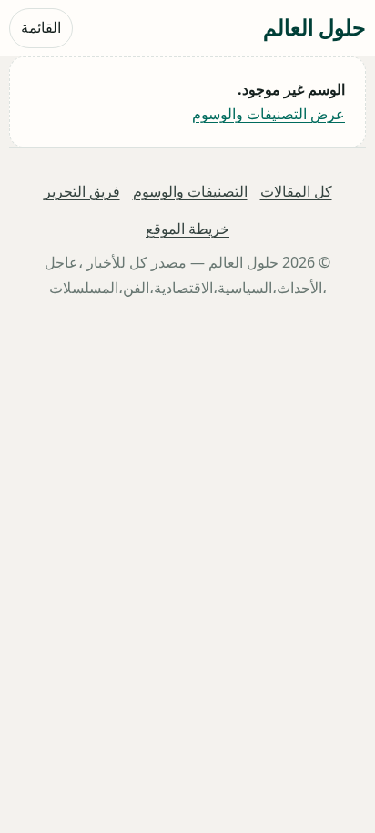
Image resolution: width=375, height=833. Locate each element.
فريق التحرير (82, 191)
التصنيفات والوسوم (190, 191)
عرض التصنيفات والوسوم (268, 114)
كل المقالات (296, 191)
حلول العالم (314, 27)
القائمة (41, 27)
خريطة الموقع (187, 229)
